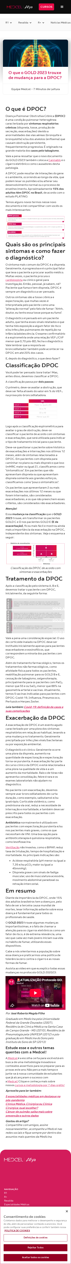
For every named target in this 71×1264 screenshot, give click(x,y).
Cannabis (54, 160)
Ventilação (12, 847)
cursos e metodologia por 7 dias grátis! (40, 1085)
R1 (5, 1193)
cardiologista (14, 280)
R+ (5, 1197)
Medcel (12, 1058)
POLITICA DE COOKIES (17, 1230)
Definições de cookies (35, 1237)
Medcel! (12, 1081)
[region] (35, 1235)
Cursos (46, 7)
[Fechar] (67, 1211)
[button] (62, 7)
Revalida (8, 1200)
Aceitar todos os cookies (35, 1257)
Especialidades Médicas (16, 1204)
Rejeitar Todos (35, 1247)
